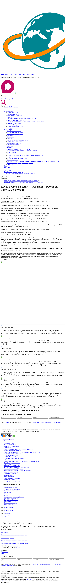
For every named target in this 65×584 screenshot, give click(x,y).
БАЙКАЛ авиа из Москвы (15, 126)
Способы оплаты (12, 153)
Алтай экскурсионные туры (12, 463)
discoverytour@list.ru (10, 98)
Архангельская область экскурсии (14, 458)
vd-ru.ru (18, 547)
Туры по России (8, 111)
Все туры (10, 128)
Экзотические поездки (10, 503)
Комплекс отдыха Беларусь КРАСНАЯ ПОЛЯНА (21, 118)
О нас (5, 166)
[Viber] (11, 436)
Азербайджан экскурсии (14, 141)
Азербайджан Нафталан (14, 143)
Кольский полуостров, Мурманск (13, 469)
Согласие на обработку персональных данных (14, 540)
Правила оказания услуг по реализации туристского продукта (25, 155)
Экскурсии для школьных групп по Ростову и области (19, 173)
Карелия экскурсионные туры (16, 123)
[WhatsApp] (14, 436)
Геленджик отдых (12, 112)
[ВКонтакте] (2, 436)
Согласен (3, 582)
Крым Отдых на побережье (12, 478)
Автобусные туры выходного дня (13, 172)
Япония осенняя (8, 504)
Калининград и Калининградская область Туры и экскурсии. (21, 461)
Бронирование (8, 147)
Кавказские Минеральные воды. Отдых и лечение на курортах (25, 121)
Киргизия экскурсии (13, 144)
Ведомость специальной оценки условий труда (14, 543)
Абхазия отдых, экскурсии (15, 134)
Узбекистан (10, 137)
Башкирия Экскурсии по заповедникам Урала (17, 470)
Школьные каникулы (10, 473)
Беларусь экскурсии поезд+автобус (17, 140)
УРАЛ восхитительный (11, 460)
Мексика (10, 138)
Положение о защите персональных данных (20, 163)
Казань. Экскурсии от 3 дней (15, 120)
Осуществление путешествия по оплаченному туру (22, 150)
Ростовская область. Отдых (12, 481)
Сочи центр (10, 117)
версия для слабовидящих (10, 107)
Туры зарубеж (8, 129)
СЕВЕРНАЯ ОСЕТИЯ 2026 (12, 466)
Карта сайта (4, 532)
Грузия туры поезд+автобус (15, 132)
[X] (9, 436)
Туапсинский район (13, 114)
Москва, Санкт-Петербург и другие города (16, 467)
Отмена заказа (11, 152)
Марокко (10, 135)
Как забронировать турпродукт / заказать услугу (21, 149)
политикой (4, 580)
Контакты (7, 167)
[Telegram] (6, 436)
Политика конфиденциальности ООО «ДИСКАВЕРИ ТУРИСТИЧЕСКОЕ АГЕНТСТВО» (33, 161)
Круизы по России (9, 479)
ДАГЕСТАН (7, 170)
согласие (7, 422)
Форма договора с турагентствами (17, 158)
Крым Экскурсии (9, 476)
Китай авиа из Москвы (14, 131)
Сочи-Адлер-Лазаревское (14, 115)
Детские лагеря (8, 475)
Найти (18, 176)
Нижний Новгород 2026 (14, 124)
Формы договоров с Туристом (16, 157)
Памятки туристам (12, 160)
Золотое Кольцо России (11, 472)
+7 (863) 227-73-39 (11, 106)
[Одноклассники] (4, 436)
